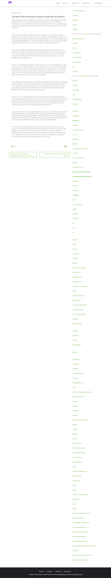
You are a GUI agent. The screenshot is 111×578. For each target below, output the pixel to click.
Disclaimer (58, 571)
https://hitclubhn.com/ (79, 38)
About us (41, 571)
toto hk (74, 466)
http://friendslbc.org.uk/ (79, 452)
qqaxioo (75, 263)
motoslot (75, 71)
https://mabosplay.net (79, 295)
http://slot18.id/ (77, 476)
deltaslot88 (76, 410)
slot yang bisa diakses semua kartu (82, 392)
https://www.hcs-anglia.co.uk (80, 560)
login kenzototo (77, 443)
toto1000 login (76, 300)
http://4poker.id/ (77, 462)
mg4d (64, 67)
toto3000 (75, 258)
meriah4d (75, 153)
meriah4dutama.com (78, 130)
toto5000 (75, 162)
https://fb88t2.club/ (78, 382)
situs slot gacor (77, 62)
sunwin (75, 24)
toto (74, 66)
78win (74, 387)
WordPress (62, 574)
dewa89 (75, 424)
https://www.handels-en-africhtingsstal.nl (84, 546)
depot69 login (76, 480)
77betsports (76, 195)
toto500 (75, 340)
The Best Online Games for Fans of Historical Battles (56, 155)
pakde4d (75, 85)
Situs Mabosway (77, 99)
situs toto (75, 239)
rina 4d (75, 199)
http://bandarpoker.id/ (79, 10)
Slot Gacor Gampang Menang (81, 494)
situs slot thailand (77, 204)
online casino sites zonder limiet (81, 172)
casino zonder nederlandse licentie (82, 176)
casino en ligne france (79, 158)
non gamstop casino (78, 309)
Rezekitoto (75, 368)
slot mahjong (76, 359)
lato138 (75, 438)
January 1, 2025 (16, 13)
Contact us (49, 571)
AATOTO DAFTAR (77, 57)
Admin (15, 146)
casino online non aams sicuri (81, 148)
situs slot (87, 34)
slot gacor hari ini (77, 277)
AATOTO (75, 48)
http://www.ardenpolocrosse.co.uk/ (82, 555)
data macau (76, 272)
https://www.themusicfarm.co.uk (81, 513)
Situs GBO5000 (77, 345)
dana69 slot (76, 253)
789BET (75, 291)
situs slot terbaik (77, 323)
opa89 (74, 209)
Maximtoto (75, 20)
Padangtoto (76, 116)
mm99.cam (76, 364)
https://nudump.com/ (78, 396)
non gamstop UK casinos (79, 267)
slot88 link (75, 319)
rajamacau (75, 190)
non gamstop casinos (78, 373)
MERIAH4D (75, 111)
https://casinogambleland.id (80, 532)
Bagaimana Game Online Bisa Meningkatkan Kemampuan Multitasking (21, 155)
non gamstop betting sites (80, 305)
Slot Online (76, 550)
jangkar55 (75, 331)
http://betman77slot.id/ (79, 448)
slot (74, 223)
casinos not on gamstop (79, 314)
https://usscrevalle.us (78, 518)
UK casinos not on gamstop (80, 286)
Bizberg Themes (78, 574)
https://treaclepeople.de (79, 536)
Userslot (75, 134)
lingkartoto (75, 139)
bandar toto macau (78, 167)
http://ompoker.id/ (78, 457)
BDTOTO (75, 80)
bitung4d (75, 434)
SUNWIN (75, 29)
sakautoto (75, 125)
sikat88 (74, 244)
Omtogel (75, 429)
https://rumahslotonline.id (80, 527)
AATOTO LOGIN (77, 52)
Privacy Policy (67, 571)
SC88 (74, 94)
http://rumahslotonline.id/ (80, 471)
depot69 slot (76, 335)
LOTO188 (75, 15)
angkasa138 (76, 120)
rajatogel (75, 43)
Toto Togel (75, 104)
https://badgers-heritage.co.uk (81, 522)
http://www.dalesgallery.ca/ (80, 541)
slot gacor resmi (77, 281)
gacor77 (75, 485)
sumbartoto (76, 90)
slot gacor (75, 378)
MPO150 (75, 249)
